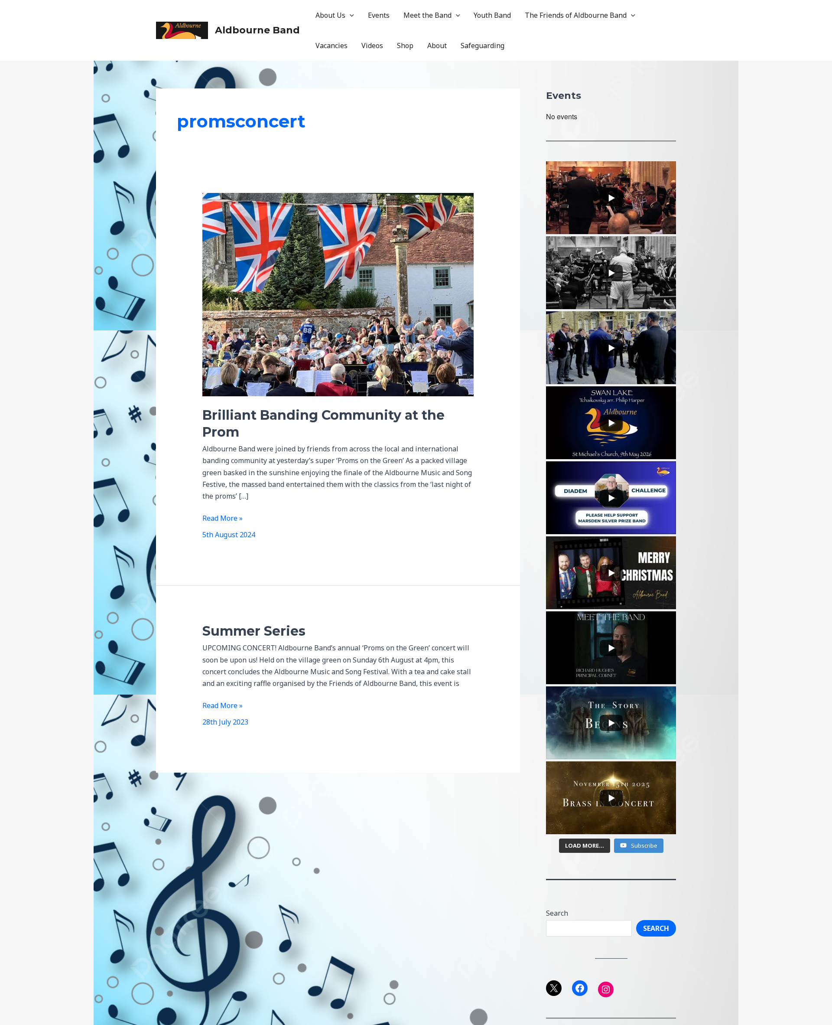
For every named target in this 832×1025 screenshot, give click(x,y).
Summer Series (254, 631)
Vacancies (331, 45)
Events (379, 15)
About (437, 45)
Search (557, 913)
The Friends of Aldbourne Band (576, 15)
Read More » (222, 518)
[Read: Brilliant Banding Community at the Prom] (338, 294)
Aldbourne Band (257, 30)
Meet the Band (427, 15)
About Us (330, 15)
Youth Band (492, 15)
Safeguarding (482, 45)
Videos (372, 45)
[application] (349, 15)
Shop (405, 45)
